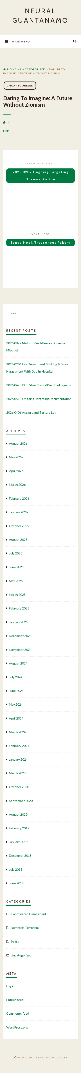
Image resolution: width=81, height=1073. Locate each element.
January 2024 (18, 759)
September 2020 (21, 801)
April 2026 (16, 471)
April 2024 (16, 718)
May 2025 (16, 581)
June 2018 (16, 883)
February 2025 (19, 608)
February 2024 (19, 746)
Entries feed (15, 1000)
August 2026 (18, 443)
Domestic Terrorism (25, 927)
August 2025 (18, 539)
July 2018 (15, 869)
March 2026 (17, 484)
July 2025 (15, 553)
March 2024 (17, 732)
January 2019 (18, 842)
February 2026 (19, 498)
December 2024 (20, 636)
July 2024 (15, 677)
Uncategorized (32, 69)
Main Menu (21, 41)
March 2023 (17, 773)
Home (11, 69)
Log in (10, 986)
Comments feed (17, 1013)
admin (12, 122)
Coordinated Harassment (28, 914)
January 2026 (18, 512)
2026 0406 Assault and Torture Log (31, 412)
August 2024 (18, 663)
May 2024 (16, 704)
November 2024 (20, 649)
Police (15, 941)
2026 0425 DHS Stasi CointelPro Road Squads (38, 385)
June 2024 (16, 691)
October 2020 (19, 787)
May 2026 (16, 457)
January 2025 (18, 622)
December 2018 (20, 855)
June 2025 (16, 567)
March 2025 (17, 594)
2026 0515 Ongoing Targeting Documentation (39, 399)
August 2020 (18, 814)
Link (6, 131)
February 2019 (19, 828)
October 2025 (19, 526)
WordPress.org (17, 1027)
